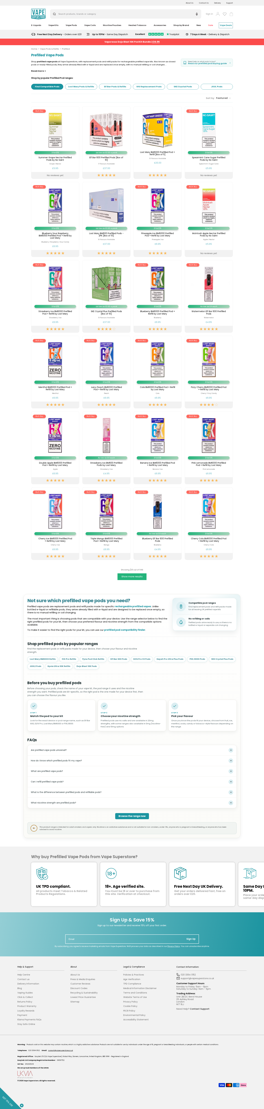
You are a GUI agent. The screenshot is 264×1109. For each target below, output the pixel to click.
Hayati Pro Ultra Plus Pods (170, 659)
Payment (22, 1015)
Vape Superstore (31, 1081)
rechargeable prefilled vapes (133, 606)
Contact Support (199, 1008)
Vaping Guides (25, 993)
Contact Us (204, 3)
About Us (189, 3)
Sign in (209, 14)
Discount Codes (78, 988)
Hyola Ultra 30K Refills (59, 666)
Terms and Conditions (135, 993)
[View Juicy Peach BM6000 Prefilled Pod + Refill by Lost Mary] (106, 372)
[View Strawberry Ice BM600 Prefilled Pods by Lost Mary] (106, 448)
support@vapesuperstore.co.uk (60, 1050)
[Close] (21, 1105)
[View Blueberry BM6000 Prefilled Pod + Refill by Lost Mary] (158, 296)
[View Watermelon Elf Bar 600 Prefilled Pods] (209, 296)
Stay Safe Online (26, 1024)
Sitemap (74, 1002)
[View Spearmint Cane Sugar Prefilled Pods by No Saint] (209, 142)
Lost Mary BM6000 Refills (43, 659)
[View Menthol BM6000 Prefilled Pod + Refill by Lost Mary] (55, 372)
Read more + (38, 71)
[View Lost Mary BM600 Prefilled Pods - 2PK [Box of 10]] (106, 219)
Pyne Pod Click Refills (93, 659)
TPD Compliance (132, 984)
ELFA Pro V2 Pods (141, 659)
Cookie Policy (130, 1006)
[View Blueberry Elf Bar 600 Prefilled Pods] (158, 523)
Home (34, 49)
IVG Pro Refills (69, 659)
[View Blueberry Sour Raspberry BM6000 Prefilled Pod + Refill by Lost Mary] (55, 219)
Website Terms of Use (135, 997)
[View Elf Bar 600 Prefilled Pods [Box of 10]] (106, 142)
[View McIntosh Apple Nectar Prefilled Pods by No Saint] (209, 219)
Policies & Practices (133, 975)
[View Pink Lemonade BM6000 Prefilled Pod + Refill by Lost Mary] (209, 448)
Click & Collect (25, 997)
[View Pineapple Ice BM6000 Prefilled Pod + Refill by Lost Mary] (158, 219)
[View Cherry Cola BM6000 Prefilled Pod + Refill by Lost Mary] (209, 523)
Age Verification (131, 979)
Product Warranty (26, 1006)
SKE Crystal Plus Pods (222, 659)
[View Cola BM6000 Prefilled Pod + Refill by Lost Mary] (158, 372)
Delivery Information (28, 984)
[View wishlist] (225, 14)
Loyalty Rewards (25, 1011)
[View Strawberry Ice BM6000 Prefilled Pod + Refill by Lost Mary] (55, 296)
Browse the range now (132, 816)
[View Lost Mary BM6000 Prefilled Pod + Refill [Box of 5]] (158, 142)
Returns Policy (24, 1002)
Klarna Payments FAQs (29, 1020)
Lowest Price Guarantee (83, 997)
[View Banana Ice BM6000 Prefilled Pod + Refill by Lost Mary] (158, 448)
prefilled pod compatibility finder (124, 629)
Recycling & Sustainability (84, 993)
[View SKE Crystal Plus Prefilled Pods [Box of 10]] (106, 296)
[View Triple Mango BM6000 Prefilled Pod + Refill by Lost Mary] (106, 523)
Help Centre (23, 975)
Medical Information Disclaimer (140, 988)
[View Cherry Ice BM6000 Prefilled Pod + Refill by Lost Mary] (55, 523)
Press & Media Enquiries (82, 979)
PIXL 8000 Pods (197, 659)
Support (229, 3)
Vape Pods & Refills (49, 49)
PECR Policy (129, 1011)
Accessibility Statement (136, 1020)
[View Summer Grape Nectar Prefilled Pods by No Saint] (55, 142)
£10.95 (156, 41)
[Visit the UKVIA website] (132, 1074)
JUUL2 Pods (35, 666)
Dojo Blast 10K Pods (87, 666)
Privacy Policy (173, 946)
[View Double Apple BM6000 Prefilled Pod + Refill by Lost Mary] (55, 448)
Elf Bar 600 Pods (118, 659)
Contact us (23, 979)
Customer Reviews (80, 984)
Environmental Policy (134, 1015)
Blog (19, 988)
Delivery (217, 3)
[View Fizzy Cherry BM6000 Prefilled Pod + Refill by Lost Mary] (209, 372)
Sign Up (191, 939)
